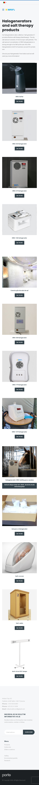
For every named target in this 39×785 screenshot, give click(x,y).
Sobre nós (7, 747)
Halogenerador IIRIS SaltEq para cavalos (19, 480)
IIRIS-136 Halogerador (19, 238)
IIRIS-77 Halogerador (19, 385)
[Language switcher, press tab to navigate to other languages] (5, 2)
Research (7, 760)
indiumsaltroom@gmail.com (16, 709)
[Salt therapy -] (10, 9)
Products (7, 745)
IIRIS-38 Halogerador (19, 337)
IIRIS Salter (19, 96)
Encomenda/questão (11, 758)
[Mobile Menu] (4, 10)
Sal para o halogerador (20, 529)
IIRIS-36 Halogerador (19, 144)
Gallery (6, 756)
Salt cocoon (19, 576)
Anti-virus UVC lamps (19, 671)
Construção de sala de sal (19, 290)
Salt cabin (19, 623)
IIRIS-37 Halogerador (19, 191)
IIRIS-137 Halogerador (19, 432)
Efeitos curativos (9, 749)
